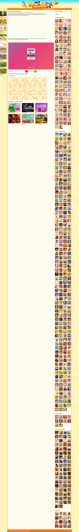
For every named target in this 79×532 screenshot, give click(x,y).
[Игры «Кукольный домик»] (61, 54)
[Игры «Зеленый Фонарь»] (65, 458)
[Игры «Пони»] (69, 91)
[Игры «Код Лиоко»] (65, 462)
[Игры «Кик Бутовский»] (56, 234)
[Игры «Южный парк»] (61, 410)
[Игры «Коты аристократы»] (56, 246)
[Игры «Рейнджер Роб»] (69, 320)
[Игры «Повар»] (61, 91)
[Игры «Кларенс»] (69, 234)
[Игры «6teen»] (65, 136)
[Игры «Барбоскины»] (56, 160)
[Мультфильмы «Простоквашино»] (61, 527)
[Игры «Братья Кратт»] (56, 168)
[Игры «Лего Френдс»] (56, 58)
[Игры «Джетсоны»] (69, 201)
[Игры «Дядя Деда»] (56, 218)
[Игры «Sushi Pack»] (56, 144)
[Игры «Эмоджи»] (56, 410)
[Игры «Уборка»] (69, 112)
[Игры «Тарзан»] (61, 353)
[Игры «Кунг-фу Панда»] (65, 250)
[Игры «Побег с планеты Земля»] (69, 304)
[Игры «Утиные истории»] (56, 373)
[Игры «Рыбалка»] (61, 487)
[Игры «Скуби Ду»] (65, 336)
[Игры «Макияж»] (65, 67)
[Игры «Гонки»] (61, 450)
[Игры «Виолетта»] (56, 38)
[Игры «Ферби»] (69, 373)
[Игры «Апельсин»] (65, 152)
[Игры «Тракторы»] (56, 499)
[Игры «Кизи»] (69, 230)
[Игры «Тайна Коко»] (65, 349)
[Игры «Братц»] (56, 30)
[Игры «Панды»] (69, 83)
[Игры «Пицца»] (56, 91)
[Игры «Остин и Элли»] (65, 83)
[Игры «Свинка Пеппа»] (65, 332)
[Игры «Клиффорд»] (61, 238)
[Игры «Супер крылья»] (61, 345)
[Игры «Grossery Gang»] (65, 140)
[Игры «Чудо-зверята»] (61, 398)
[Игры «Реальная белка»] (65, 320)
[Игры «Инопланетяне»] (56, 462)
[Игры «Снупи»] (61, 341)
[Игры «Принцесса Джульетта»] (65, 95)
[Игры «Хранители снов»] (69, 390)
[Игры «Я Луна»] (61, 128)
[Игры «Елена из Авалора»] (56, 50)
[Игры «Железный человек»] (56, 458)
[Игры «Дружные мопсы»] (69, 213)
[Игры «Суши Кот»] (56, 349)
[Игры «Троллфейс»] (65, 365)
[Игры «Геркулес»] (56, 189)
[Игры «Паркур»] (56, 478)
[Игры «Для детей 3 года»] (65, 418)
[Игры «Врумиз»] (69, 177)
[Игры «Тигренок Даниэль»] (61, 357)
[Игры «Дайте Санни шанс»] (69, 38)
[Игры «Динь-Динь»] (61, 46)
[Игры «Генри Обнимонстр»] (69, 185)
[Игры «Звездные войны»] (61, 458)
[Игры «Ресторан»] (56, 99)
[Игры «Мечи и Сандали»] (65, 466)
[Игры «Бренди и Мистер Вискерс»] (61, 168)
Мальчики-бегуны (11, 112)
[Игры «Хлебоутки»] (69, 386)
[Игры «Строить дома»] (61, 108)
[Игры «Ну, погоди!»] (61, 291)
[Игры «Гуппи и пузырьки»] (56, 197)
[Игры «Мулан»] (61, 287)
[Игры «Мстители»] (65, 470)
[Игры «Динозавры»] (61, 454)
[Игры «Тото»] (65, 112)
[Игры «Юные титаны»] (61, 507)
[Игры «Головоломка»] (69, 189)
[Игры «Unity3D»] (56, 433)
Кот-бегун (24, 123)
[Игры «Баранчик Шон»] (65, 156)
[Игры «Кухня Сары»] (65, 54)
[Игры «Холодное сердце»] (56, 120)
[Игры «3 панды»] (61, 136)
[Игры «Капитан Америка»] (61, 462)
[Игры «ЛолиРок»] (61, 62)
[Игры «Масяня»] (65, 271)
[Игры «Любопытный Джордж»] (61, 263)
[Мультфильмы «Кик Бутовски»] (69, 519)
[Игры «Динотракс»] (56, 209)
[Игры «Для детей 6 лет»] (61, 422)
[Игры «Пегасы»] (65, 87)
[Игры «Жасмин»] (61, 218)
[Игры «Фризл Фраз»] (65, 382)
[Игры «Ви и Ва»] (65, 34)
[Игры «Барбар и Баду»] (69, 156)
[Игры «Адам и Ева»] (65, 144)
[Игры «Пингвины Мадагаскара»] (56, 304)
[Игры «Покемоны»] (61, 312)
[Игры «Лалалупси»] (69, 54)
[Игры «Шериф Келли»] (69, 398)
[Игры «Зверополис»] (61, 222)
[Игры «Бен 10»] (69, 437)
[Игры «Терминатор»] (69, 495)
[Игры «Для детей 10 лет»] (56, 418)
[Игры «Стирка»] (56, 108)
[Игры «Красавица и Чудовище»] (61, 246)
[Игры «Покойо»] (65, 312)
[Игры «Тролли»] (61, 365)
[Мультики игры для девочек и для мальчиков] (39, 7)
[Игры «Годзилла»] (56, 450)
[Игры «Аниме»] (69, 21)
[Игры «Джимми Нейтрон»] (56, 205)
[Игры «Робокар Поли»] (61, 324)
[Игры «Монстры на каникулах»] (61, 283)
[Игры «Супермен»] (56, 495)
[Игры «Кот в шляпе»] (69, 242)
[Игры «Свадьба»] (69, 99)
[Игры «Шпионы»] (56, 507)
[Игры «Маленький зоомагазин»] (69, 67)
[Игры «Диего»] (69, 205)
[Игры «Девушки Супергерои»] (61, 42)
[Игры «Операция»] (61, 83)
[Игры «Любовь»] (69, 62)
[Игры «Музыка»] (56, 79)
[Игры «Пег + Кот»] (56, 300)
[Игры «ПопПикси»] (56, 95)
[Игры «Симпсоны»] (61, 336)
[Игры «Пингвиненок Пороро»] (69, 300)
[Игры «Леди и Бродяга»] (61, 254)
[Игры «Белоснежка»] (65, 160)
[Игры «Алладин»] (61, 148)
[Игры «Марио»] (61, 271)
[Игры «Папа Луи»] (56, 87)
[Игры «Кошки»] (56, 54)
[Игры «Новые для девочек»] (69, 79)
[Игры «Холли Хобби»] (56, 390)
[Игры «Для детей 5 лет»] (56, 422)
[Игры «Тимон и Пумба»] (65, 357)
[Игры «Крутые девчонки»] (56, 250)
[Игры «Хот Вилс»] (61, 503)
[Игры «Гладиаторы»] (69, 446)
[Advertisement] (23, 27)
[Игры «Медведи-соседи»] (61, 275)
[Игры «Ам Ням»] (69, 148)
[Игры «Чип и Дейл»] (56, 398)
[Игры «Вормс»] (61, 446)
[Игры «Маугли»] (69, 271)
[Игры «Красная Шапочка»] (65, 246)
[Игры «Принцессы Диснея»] (69, 95)
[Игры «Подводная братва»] (56, 308)
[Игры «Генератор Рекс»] (65, 446)
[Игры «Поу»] (69, 312)
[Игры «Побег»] (65, 478)
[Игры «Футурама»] (56, 386)
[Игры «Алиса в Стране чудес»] (56, 148)
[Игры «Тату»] (56, 112)
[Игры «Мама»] (69, 71)
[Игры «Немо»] (65, 287)
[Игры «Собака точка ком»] (65, 341)
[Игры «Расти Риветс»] (56, 320)
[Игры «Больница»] (69, 26)
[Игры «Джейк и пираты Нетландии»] (65, 201)
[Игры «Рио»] (56, 324)
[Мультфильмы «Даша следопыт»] (61, 519)
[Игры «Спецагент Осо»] (56, 345)
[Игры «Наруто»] (56, 474)
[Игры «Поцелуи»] (61, 95)
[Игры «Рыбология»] (61, 328)
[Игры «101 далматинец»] (56, 136)
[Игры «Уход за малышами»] (61, 116)
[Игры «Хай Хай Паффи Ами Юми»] (61, 386)
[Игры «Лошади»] (65, 62)
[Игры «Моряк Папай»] (56, 287)
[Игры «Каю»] (61, 230)
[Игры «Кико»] (61, 234)
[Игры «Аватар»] (61, 433)
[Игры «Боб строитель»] (65, 164)
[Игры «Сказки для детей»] (61, 426)
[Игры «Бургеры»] (69, 30)
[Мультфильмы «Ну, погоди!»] (56, 527)
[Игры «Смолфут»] (69, 336)
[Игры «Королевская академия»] (69, 50)
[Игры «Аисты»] (69, 144)
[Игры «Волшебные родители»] (69, 172)
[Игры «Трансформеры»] (61, 499)
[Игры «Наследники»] (65, 79)
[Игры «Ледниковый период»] (65, 254)
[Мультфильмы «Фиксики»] (69, 527)
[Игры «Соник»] (69, 341)
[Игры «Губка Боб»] (69, 193)
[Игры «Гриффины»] (65, 193)
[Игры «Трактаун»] (65, 361)
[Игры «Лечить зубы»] (65, 58)
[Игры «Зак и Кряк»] (69, 218)
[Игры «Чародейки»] (61, 120)
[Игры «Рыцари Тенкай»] (69, 487)
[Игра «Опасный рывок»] (41, 122)
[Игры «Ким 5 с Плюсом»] (65, 234)
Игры (9, 12)
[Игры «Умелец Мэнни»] (65, 369)
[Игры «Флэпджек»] (61, 382)
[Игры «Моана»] (69, 279)
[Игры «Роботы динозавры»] (69, 483)
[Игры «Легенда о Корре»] (56, 254)
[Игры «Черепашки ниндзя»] (69, 503)
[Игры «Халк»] (69, 499)
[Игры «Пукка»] (61, 316)
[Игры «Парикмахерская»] (61, 87)
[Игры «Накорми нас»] (69, 470)
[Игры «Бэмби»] (65, 168)
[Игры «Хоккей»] (56, 503)
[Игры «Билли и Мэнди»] (61, 164)
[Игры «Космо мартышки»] (61, 242)
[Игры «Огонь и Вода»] (61, 295)
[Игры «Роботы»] (65, 483)
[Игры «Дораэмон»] (61, 213)
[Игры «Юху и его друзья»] (65, 410)
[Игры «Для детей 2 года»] (61, 418)
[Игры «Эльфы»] (69, 406)
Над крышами (24, 112)
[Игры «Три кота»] (69, 361)
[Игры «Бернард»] (69, 160)
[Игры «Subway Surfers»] (69, 140)
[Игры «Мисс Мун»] (61, 279)
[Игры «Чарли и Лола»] (65, 394)
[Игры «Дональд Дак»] (56, 213)
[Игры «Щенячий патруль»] (69, 402)
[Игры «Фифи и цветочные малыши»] (69, 377)
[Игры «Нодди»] (69, 287)
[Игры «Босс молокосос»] (69, 164)
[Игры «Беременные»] (65, 26)
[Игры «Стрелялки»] (69, 491)
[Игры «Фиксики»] (61, 377)
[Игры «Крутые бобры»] (69, 246)
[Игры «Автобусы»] (65, 433)
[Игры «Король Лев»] (69, 238)
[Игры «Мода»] (65, 75)
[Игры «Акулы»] (69, 433)
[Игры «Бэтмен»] (61, 442)
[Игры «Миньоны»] (56, 279)
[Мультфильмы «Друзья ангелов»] (65, 519)
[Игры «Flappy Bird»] (61, 140)
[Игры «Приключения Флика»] (56, 316)
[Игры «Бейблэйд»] (65, 437)
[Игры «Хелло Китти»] (65, 386)
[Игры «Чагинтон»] (61, 394)
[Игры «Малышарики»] (56, 271)
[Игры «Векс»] (65, 442)
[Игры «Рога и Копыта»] (65, 324)
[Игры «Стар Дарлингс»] (69, 103)
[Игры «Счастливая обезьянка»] (61, 349)
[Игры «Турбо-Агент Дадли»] (56, 369)
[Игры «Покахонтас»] (56, 312)
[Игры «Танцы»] (69, 108)
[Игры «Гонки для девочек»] (61, 38)
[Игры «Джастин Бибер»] (69, 42)
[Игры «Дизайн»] (56, 46)
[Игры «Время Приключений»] (65, 177)
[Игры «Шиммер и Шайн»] (56, 402)
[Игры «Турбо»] (69, 365)
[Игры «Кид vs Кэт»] (65, 230)
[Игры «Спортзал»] (65, 103)
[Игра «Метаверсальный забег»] (41, 111)
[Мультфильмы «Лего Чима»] (56, 523)
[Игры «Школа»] (56, 124)
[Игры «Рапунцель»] (69, 316)
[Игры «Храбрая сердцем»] (65, 390)
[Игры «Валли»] (69, 168)
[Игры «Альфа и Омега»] (65, 148)
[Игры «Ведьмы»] (56, 34)
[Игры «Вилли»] (69, 442)
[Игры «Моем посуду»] (69, 75)
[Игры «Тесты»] (61, 112)
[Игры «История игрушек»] (61, 226)
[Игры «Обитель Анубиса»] (65, 291)
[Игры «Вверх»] (61, 172)
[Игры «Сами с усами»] (56, 332)
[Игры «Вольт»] (56, 177)
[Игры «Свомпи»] (69, 332)
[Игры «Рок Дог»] (56, 328)
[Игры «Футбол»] (65, 499)
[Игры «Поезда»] (56, 483)
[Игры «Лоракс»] (65, 259)
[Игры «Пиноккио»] (61, 304)
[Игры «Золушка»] (69, 222)
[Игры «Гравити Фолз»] (61, 193)
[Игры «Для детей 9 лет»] (56, 426)
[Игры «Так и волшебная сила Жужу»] (56, 353)
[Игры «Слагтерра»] (61, 491)
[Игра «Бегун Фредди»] (14, 122)
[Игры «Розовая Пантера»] (69, 324)
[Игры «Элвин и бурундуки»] (65, 406)
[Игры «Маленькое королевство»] (65, 267)
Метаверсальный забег (40, 112)
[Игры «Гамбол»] (69, 181)
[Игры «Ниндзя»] (61, 474)
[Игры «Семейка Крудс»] (56, 336)
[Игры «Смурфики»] (56, 341)
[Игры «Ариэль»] (69, 152)
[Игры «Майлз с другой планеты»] (69, 263)
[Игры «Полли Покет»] (65, 91)
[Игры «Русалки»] (61, 99)
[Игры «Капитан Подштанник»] (56, 230)
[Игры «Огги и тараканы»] (56, 295)
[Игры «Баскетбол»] (61, 437)
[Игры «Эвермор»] (56, 406)
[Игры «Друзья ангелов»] (65, 46)
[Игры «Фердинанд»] (56, 377)
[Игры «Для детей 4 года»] (69, 418)
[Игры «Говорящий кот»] (65, 189)
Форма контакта (26, 530)
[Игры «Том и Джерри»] (69, 357)
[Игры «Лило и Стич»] (61, 259)
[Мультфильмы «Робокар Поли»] (65, 527)
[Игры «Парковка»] (69, 474)
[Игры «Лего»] (69, 462)
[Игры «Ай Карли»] (61, 21)
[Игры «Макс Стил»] (56, 466)
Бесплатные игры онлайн (15, 12)
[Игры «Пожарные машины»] (61, 483)
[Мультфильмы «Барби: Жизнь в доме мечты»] (56, 515)
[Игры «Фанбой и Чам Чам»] (61, 373)
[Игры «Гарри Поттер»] (61, 185)
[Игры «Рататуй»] (61, 320)
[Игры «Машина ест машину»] (61, 466)
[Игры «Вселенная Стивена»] (56, 181)
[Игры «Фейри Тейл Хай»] (65, 116)
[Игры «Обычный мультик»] (69, 291)
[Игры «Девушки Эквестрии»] (65, 42)
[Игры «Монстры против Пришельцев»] (65, 283)
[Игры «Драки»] (65, 454)
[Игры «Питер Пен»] (65, 304)
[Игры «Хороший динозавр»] (61, 390)
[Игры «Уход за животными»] (56, 116)
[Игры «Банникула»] (61, 156)
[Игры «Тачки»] (65, 353)
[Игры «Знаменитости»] (61, 50)
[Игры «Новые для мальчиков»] (65, 474)
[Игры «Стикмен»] (65, 491)
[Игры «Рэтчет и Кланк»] (65, 328)
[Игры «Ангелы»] (65, 21)
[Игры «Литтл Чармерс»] (56, 62)
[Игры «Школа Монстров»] (61, 124)
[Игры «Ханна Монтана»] (69, 116)
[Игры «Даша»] (69, 197)
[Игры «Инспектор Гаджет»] (56, 226)
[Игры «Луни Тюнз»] (69, 259)
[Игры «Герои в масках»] (61, 189)
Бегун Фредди (11, 123)
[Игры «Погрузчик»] (69, 478)
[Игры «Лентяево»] (56, 259)
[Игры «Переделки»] (69, 87)
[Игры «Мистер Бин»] (65, 279)
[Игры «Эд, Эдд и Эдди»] (61, 406)
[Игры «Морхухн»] (69, 283)
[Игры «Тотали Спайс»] (61, 361)
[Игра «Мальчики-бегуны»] (14, 111)
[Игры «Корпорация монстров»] (56, 242)
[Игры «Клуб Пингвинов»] (65, 238)
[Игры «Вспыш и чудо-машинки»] (61, 181)
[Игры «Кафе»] (65, 50)
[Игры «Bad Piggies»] (56, 140)
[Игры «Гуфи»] (61, 197)
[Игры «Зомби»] (69, 458)
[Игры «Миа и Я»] (61, 75)
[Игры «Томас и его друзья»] (56, 361)
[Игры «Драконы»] (69, 454)
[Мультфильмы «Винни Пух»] (69, 515)
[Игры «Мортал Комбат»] (56, 470)
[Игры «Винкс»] (69, 34)
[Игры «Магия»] (61, 67)
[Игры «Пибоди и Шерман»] (65, 300)
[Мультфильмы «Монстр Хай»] (65, 523)
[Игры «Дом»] (69, 209)
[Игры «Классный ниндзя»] (56, 238)
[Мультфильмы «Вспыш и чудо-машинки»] (56, 519)
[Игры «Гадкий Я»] (65, 181)
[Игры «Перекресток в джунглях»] (61, 300)
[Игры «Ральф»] (65, 316)
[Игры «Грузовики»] (65, 450)
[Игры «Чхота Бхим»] (65, 398)
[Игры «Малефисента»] (69, 267)
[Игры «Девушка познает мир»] (56, 42)
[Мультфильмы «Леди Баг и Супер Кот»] (61, 523)
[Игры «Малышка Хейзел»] (65, 71)
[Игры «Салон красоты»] (65, 99)
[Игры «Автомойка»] (56, 21)
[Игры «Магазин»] (56, 67)
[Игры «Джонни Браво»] (65, 205)
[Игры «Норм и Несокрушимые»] (56, 291)
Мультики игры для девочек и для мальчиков (16, 530)
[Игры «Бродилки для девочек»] (65, 30)
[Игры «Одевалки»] (56, 83)
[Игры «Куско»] (69, 250)
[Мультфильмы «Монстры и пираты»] (69, 523)
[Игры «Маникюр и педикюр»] (56, 75)
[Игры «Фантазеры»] (65, 373)
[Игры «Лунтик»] (56, 263)
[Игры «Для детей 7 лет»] (65, 422)
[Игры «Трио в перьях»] (56, 365)
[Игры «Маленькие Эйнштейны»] (61, 267)
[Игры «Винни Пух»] (65, 172)
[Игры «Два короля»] (56, 201)
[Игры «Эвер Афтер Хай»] (69, 124)
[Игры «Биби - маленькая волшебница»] (56, 164)
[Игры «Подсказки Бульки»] (65, 308)
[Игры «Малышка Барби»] (56, 71)
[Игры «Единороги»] (69, 46)
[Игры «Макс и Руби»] (56, 267)
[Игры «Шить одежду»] (69, 120)
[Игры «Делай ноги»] (61, 201)
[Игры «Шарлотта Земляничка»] (65, 120)
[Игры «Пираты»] (61, 478)
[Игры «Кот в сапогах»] (65, 242)
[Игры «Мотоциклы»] (61, 470)
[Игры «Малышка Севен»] (61, 71)
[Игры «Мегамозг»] (56, 275)
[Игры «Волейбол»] (56, 446)
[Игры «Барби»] (56, 26)
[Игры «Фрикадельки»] (69, 382)
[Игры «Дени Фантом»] (56, 454)
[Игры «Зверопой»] (56, 222)
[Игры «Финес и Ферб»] (65, 377)
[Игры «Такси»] (61, 495)
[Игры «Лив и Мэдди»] (69, 58)
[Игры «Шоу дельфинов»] (61, 402)
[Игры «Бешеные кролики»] (56, 442)
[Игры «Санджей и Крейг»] (61, 332)
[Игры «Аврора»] (61, 144)
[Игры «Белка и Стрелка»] (61, 160)
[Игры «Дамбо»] (65, 197)
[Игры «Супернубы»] (65, 345)
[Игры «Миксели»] (69, 275)
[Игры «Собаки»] (56, 103)
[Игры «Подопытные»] (61, 308)
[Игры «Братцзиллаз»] (61, 30)
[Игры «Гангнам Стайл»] (56, 185)
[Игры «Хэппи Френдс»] (56, 394)
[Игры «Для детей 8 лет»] (69, 422)
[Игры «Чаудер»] (69, 394)
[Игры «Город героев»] (56, 193)
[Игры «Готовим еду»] (65, 38)
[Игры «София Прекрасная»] (61, 103)
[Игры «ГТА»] (69, 450)
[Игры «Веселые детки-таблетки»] (61, 34)
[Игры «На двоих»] (61, 79)
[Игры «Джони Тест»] (61, 205)
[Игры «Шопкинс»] (65, 124)
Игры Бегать (22, 12)
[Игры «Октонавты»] (65, 295)
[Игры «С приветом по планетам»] (69, 328)
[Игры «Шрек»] (65, 402)
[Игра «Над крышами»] (28, 111)
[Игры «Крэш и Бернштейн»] (61, 250)
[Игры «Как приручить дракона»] (65, 226)
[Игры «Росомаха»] (56, 487)
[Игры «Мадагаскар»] (65, 263)
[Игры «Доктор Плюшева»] (61, 209)
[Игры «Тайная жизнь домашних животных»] (69, 349)
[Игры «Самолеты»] (56, 491)
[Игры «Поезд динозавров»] (69, 308)
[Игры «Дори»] (65, 213)
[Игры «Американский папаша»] (56, 152)
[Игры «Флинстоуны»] (56, 382)
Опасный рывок (38, 123)
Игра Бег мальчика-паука (29, 12)
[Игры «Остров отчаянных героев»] (69, 295)
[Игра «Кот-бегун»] (28, 122)
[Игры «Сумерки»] (65, 108)
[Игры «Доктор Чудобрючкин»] (65, 209)
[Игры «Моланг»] (56, 283)
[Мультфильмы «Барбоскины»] (61, 515)
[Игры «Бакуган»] (56, 437)
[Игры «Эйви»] (56, 128)
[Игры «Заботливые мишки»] (65, 218)
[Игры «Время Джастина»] (61, 177)
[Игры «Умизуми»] (69, 369)
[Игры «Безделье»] (61, 26)
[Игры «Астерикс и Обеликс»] (56, 156)
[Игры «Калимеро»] (69, 226)
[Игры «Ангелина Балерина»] (61, 152)
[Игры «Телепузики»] (69, 353)
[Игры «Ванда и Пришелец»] (56, 172)
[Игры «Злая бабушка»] (65, 222)
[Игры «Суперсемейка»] (69, 345)
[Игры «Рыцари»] (65, 487)
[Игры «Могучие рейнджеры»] (69, 466)
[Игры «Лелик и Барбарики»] (69, 254)
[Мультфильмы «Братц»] (65, 515)
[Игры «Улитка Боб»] (61, 369)
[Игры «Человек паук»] (65, 503)
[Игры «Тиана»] (56, 357)
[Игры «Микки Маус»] (65, 275)
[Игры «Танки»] (65, 495)
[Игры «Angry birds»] (69, 136)
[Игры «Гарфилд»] (65, 185)
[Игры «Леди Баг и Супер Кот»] (61, 58)
